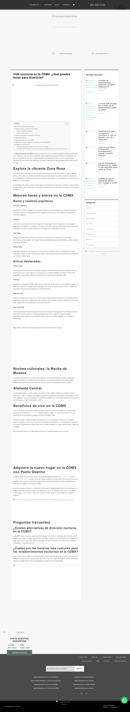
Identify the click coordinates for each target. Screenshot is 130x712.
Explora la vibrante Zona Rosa (24, 126)
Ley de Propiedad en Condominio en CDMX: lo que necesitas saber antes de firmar (108, 166)
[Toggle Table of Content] (65, 123)
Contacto (65, 5)
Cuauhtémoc (65, 477)
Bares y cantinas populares (24, 131)
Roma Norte (34, 413)
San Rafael (24, 479)
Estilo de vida (90, 218)
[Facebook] (81, 693)
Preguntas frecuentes (23, 144)
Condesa (16, 479)
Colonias (89, 208)
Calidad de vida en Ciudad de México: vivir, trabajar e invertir (108, 180)
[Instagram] (86, 693)
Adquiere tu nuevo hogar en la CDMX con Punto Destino (33, 142)
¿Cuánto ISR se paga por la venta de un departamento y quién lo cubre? (107, 106)
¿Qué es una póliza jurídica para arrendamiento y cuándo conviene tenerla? (106, 151)
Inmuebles (89, 224)
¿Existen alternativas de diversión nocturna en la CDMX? (32, 147)
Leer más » (101, 90)
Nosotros (48, 5)
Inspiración (89, 229)
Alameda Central (21, 137)
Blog (57, 5)
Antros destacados (23, 133)
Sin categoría (90, 245)
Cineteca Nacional (41, 543)
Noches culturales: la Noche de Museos (28, 135)
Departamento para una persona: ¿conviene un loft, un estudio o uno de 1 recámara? (107, 135)
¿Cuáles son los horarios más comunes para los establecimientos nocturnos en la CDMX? (43, 149)
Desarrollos (34, 5)
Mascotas (89, 239)
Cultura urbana (91, 213)
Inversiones (89, 234)
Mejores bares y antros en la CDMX (27, 129)
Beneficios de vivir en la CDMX (25, 140)
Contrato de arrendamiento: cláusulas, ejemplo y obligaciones (107, 83)
